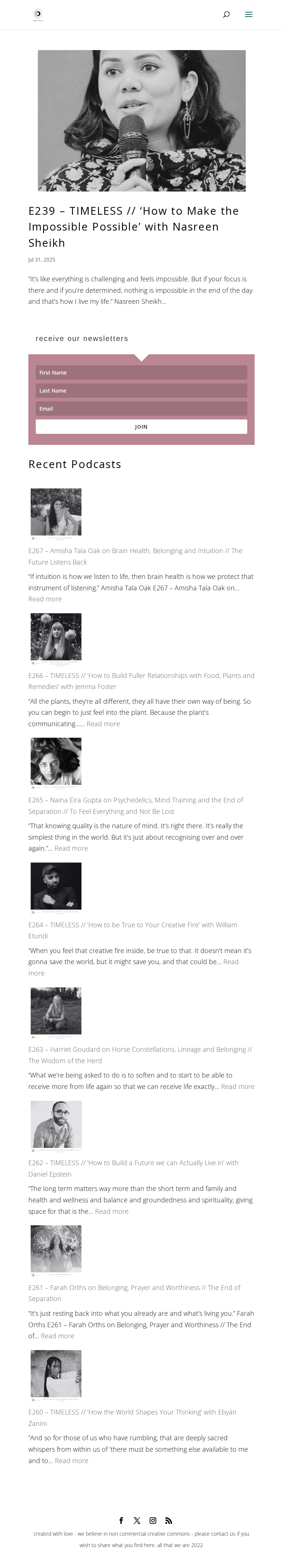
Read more (45, 598)
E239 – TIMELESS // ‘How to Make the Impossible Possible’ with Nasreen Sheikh (134, 226)
